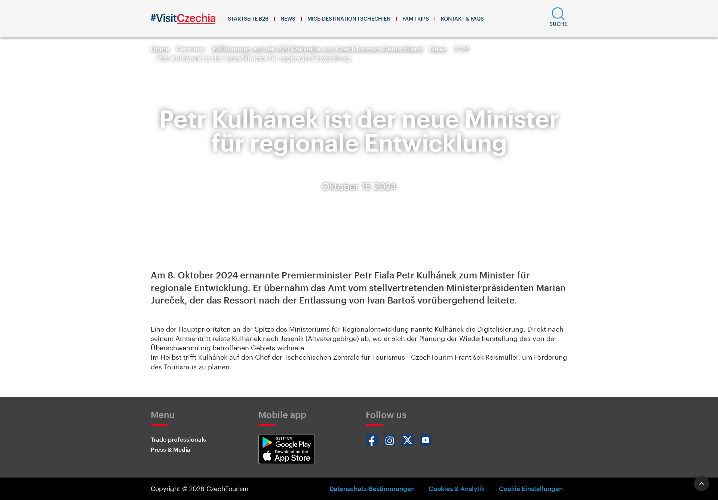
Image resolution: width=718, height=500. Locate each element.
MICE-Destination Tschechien (348, 18)
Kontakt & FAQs (462, 18)
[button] (558, 18)
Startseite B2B (248, 18)
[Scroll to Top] (701, 483)
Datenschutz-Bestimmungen (372, 488)
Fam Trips (415, 18)
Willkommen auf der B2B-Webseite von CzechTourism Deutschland (317, 49)
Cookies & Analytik (457, 488)
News (287, 18)
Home (160, 49)
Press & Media (170, 449)
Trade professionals (178, 439)
